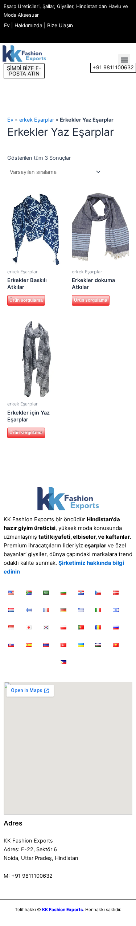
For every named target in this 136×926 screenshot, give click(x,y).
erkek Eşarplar (36, 120)
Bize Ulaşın (60, 25)
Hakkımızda (28, 25)
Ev (7, 25)
